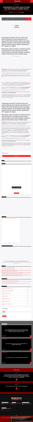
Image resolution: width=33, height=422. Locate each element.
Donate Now (4, 316)
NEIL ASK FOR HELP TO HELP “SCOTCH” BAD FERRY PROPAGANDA (16, 386)
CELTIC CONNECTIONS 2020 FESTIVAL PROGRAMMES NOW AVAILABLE (16, 357)
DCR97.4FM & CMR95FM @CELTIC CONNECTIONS (10, 282)
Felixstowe (28, 82)
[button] (11, 420)
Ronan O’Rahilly (7, 70)
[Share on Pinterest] (12, 18)
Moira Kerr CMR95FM (5, 296)
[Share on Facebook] (3, 18)
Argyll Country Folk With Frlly (6, 301)
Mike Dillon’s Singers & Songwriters (7, 304)
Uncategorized (16, 5)
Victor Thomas (4, 335)
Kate (2, 282)
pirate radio (21, 89)
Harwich (15, 84)
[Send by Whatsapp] (23, 18)
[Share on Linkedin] (18, 18)
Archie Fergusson (16, 12)
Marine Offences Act (21, 95)
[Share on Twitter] (7, 18)
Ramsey (15, 87)
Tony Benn (15, 94)
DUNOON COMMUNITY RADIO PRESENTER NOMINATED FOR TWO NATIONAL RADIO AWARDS (18, 281)
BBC (15, 71)
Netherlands (6, 97)
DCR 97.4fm (17, 1)
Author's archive (16, 155)
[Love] (28, 18)
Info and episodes (16, 193)
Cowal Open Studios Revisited (6, 298)
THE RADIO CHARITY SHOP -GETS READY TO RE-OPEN (8, 267)
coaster (9, 84)
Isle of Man (18, 87)
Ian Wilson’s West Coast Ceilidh (6, 293)
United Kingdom (10, 71)
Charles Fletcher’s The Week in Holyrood (7, 290)
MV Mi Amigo (11, 131)
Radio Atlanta (19, 83)
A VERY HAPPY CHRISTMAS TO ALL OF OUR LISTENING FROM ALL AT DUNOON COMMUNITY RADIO (17, 344)
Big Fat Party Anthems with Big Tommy (7, 288)
